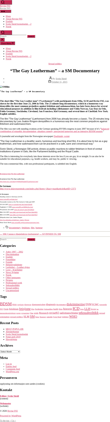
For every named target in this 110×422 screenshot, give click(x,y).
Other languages (13, 277)
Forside (9, 262)
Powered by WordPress (10, 416)
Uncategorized (12, 290)
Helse (61, 309)
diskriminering (75, 304)
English (9, 21)
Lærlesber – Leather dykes (18, 267)
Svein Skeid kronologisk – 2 (18, 24)
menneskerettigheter (8, 313)
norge (18, 313)
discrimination (61, 305)
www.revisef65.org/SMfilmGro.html (22, 207)
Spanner (43, 317)
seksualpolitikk (89, 312)
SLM (26, 316)
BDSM (6, 303)
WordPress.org (12, 371)
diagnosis (51, 304)
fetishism (26, 227)
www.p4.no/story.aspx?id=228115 (24, 209)
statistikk (50, 317)
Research (44, 312)
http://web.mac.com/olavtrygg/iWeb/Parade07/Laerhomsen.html (19, 181)
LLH (87, 308)
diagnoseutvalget (38, 304)
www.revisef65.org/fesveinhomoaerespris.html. (25, 222)
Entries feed (11, 366)
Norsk (8, 26)
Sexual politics (55, 63)
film (32, 227)
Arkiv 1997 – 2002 (14, 252)
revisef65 (54, 312)
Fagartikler (10, 259)
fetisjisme (25, 308)
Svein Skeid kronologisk (17, 334)
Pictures (9, 280)
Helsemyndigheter (14, 264)
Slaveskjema (11, 339)
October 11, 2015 (59, 82)
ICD (76, 308)
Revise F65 (5, 6)
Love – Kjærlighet (14, 270)
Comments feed (13, 369)
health (55, 309)
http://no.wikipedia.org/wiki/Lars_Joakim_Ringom (14, 220)
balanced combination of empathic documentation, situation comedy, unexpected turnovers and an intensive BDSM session (54, 130)
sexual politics (16, 316)
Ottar (31, 313)
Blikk (14, 304)
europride (103, 304)
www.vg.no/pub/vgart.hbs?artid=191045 (20, 204)
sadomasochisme (69, 312)
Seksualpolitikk (13, 285)
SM (32, 316)
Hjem (8, 16)
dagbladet (20, 304)
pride (36, 313)
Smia (37, 317)
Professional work (14, 283)
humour (39, 227)
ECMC (95, 304)
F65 (1, 309)
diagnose (27, 304)
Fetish (6, 309)
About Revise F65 (14, 19)
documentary (14, 227)
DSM (89, 304)
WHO (73, 316)
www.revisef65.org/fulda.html (8, 199)
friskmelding (48, 309)
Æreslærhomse (12, 331)
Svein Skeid (61, 78)
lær (98, 309)
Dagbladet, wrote (61, 136)
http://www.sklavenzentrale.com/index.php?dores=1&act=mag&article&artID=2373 (38, 188)
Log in (9, 364)
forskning (39, 309)
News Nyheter (12, 272)
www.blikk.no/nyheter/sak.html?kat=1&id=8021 (24, 212)
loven (93, 309)
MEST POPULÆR (14, 329)
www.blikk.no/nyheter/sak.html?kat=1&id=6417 (24, 215)
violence (65, 317)
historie (67, 308)
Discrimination (12, 254)
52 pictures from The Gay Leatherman (12, 174)
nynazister (25, 313)
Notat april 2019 (13, 337)
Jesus (82, 309)
